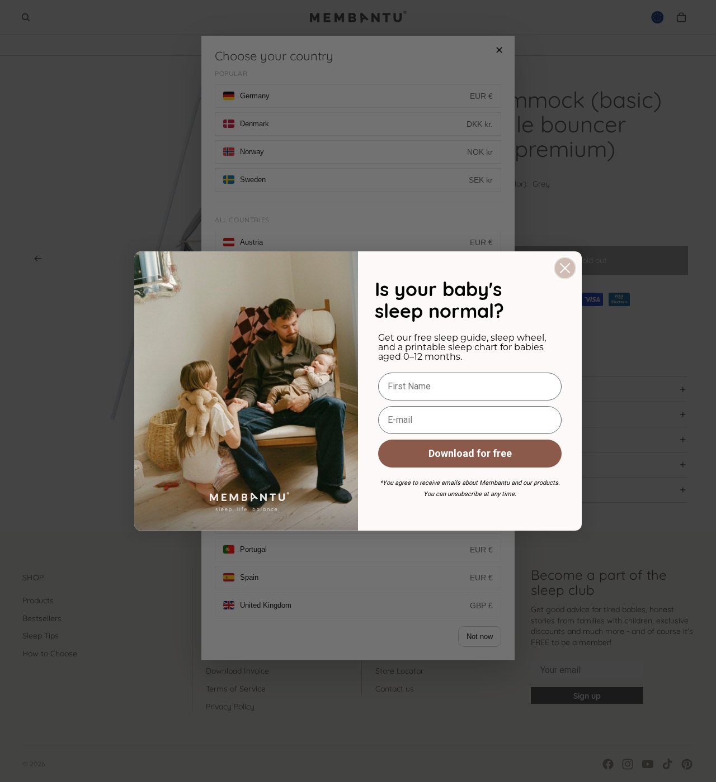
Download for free (470, 453)
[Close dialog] (565, 268)
